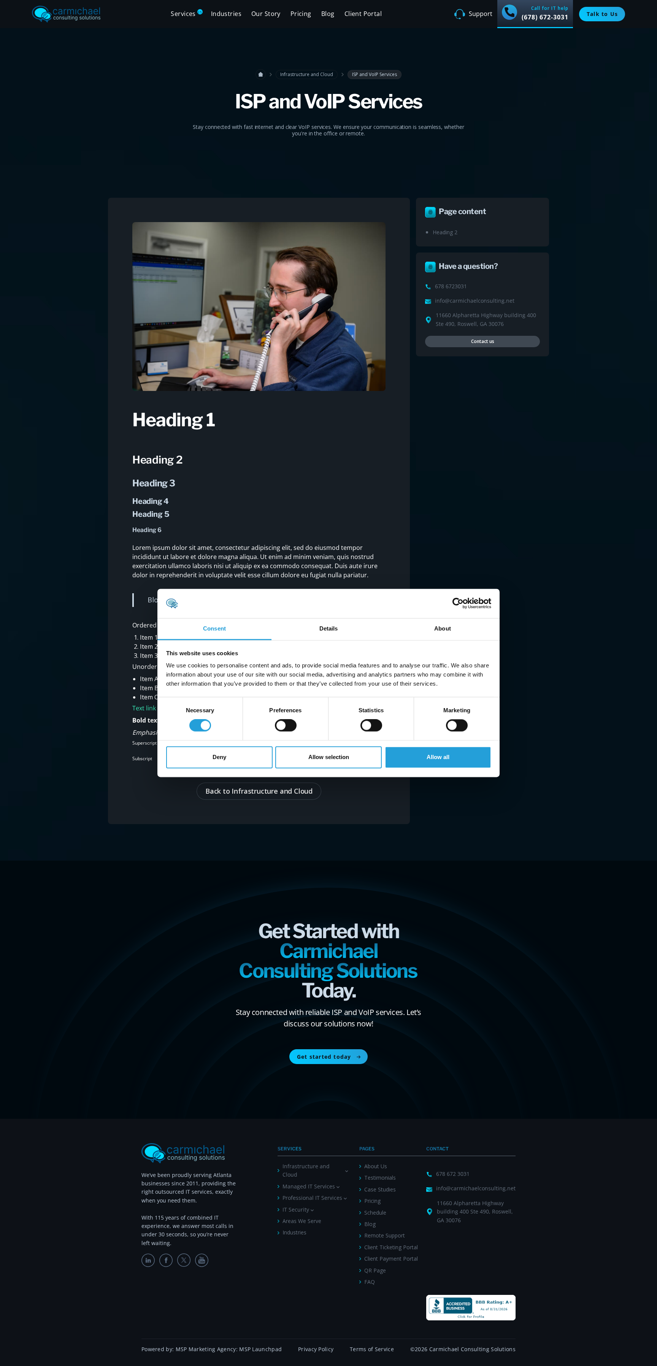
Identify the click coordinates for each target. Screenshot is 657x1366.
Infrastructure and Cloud (306, 74)
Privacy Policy (315, 1349)
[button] (186, 14)
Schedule (375, 1212)
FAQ (369, 1281)
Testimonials (380, 1177)
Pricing (372, 1200)
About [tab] (442, 628)
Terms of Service (372, 1349)
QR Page (375, 1270)
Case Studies (380, 1189)
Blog (328, 14)
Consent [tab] (214, 628)
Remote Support (384, 1235)
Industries (294, 1232)
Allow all (438, 757)
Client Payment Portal (391, 1258)
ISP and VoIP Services (374, 74)
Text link (144, 708)
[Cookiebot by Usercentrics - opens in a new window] (458, 603)
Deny (219, 757)
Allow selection (328, 757)
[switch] (286, 726)
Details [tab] (328, 628)
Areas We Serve (301, 1221)
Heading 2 (445, 232)
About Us (375, 1166)
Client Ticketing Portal (391, 1247)
